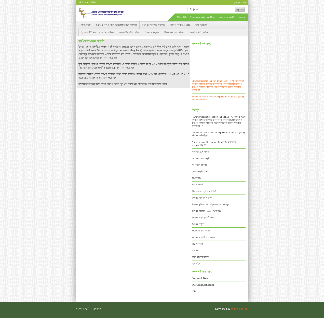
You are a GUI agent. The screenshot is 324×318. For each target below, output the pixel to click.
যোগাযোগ (195, 250)
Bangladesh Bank (200, 278)
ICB (194, 291)
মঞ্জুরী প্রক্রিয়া (201, 24)
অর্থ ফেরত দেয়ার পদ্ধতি (201, 158)
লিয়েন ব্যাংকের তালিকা (174, 32)
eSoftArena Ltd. (239, 308)
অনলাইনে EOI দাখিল (198, 32)
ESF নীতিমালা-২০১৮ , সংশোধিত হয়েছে (207, 97)
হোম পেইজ (86, 24)
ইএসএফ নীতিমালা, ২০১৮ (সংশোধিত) (97, 32)
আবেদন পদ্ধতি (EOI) (180, 24)
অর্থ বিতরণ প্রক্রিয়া (199, 165)
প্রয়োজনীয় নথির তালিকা (129, 32)
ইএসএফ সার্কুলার (152, 32)
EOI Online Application (203, 285)
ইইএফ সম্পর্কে (197, 184)
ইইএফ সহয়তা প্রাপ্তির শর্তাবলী (204, 191)
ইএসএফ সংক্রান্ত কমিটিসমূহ (202, 17)
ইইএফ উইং (182, 17)
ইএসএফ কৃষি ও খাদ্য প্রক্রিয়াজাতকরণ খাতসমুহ (116, 24)
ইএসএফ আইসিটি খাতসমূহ (153, 24)
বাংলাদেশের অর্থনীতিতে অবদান (232, 17)
